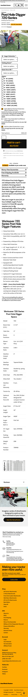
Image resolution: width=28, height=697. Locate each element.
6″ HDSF (9, 85)
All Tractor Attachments (10, 591)
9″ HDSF (9, 88)
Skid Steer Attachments (10, 598)
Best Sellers (7, 602)
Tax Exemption (8, 644)
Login (5, 639)
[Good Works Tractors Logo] (6, 684)
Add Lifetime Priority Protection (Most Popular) (14, 109)
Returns (6, 620)
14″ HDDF (10, 101)
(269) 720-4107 (9, 542)
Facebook (4, 669)
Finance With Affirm (9, 626)
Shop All (6, 604)
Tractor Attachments (5, 10)
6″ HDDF (9, 94)
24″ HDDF (10, 105)
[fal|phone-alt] (4, 541)
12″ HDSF (10, 90)
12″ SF (9, 83)
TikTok (4, 674)
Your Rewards (7, 641)
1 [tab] (13, 52)
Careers (6, 632)
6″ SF (8, 79)
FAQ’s (5, 615)
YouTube (4, 667)
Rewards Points (8, 630)
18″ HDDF (10, 103)
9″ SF (8, 81)
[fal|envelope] (4, 548)
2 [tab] (14, 52)
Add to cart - (14, 143)
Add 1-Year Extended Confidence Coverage (14, 119)
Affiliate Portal (7, 646)
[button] (24, 693)
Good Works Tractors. (19, 690)
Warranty (6, 628)
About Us (6, 613)
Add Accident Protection (14, 127)
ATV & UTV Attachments (10, 600)
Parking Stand (7, 63)
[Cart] (22, 5)
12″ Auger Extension (9, 56)
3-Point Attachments (9, 593)
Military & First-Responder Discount (14, 624)
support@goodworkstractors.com (13, 549)
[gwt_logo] (5, 5)
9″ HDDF (9, 96)
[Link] (14, 27)
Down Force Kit (7, 70)
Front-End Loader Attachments (12, 596)
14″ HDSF (10, 92)
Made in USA (12, 10)
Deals (5, 606)
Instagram (5, 671)
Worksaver (3, 12)
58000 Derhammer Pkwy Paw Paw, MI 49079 (9, 653)
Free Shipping (7, 617)
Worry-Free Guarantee (10, 622)
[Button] (15, 5)
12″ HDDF (10, 99)
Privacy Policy (14, 694)
